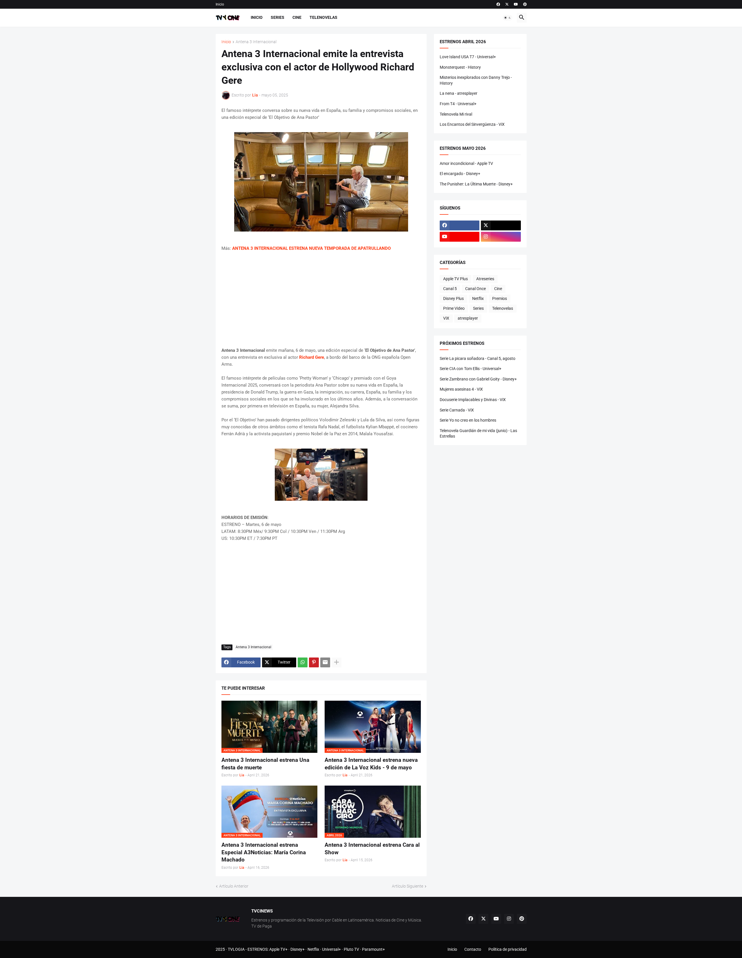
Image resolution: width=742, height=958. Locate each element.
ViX (446, 318)
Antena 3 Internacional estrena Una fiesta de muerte (265, 764)
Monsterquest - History (460, 67)
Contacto (472, 949)
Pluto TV (351, 949)
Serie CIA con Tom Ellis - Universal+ (470, 368)
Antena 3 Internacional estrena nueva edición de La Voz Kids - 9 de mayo (371, 764)
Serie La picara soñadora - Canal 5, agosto (477, 358)
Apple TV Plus (455, 278)
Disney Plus (453, 298)
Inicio (220, 4)
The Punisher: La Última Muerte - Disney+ (476, 184)
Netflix (478, 298)
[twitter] (507, 4)
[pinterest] (525, 4)
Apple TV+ (278, 949)
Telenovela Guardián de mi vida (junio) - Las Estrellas (478, 433)
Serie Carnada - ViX (457, 410)
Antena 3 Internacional (256, 42)
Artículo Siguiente (407, 886)
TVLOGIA (236, 949)
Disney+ (297, 949)
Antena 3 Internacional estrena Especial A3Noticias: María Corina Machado (263, 852)
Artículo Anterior (233, 886)
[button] (507, 18)
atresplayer (468, 318)
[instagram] (501, 237)
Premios (499, 298)
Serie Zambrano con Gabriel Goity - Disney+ (478, 379)
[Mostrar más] (336, 662)
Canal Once (475, 288)
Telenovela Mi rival (456, 114)
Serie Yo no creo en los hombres (468, 420)
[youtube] (516, 4)
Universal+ (331, 949)
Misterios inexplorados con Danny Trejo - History (476, 80)
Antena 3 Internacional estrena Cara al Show (372, 849)
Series (277, 17)
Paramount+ (373, 949)
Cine (296, 17)
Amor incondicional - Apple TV (466, 163)
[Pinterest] (314, 662)
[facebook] (498, 4)
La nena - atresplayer (458, 93)
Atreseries (485, 278)
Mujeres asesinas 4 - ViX (461, 389)
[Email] (325, 662)
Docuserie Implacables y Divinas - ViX (473, 399)
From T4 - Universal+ (458, 103)
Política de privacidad (507, 949)
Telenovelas (323, 17)
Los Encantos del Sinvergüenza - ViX (472, 124)
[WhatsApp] (303, 662)
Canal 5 (450, 288)
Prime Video (454, 308)
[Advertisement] (321, 299)
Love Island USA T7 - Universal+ (468, 56)
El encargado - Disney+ (460, 173)
